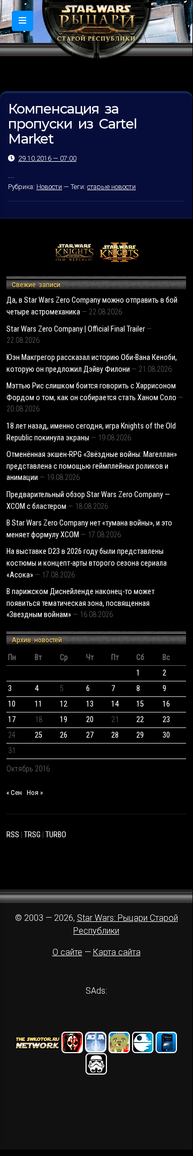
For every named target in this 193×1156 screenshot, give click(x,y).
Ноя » (35, 793)
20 (90, 719)
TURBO (55, 834)
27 (90, 735)
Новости (49, 187)
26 (63, 735)
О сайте (67, 952)
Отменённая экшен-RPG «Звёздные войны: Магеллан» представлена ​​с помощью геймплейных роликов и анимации (91, 466)
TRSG (32, 834)
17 (12, 719)
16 (166, 704)
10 (12, 704)
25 (38, 735)
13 (90, 704)
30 (166, 735)
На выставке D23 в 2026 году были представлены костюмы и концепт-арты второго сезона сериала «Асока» (86, 563)
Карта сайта (117, 952)
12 (63, 704)
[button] (22, 21)
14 (115, 704)
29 (140, 735)
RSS (12, 834)
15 (140, 704)
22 (140, 719)
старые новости (111, 187)
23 (166, 719)
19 (63, 719)
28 (115, 735)
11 (38, 704)
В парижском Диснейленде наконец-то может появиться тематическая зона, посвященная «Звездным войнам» (80, 603)
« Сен (14, 793)
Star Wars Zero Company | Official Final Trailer (75, 329)
